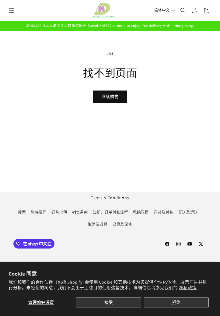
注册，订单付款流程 (110, 212)
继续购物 (110, 96)
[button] (11, 10)
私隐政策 (141, 212)
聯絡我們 (38, 212)
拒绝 (176, 302)
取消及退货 (98, 224)
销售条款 (80, 212)
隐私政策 (187, 288)
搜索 (22, 212)
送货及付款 (163, 212)
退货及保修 (122, 224)
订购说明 (59, 212)
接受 (108, 302)
